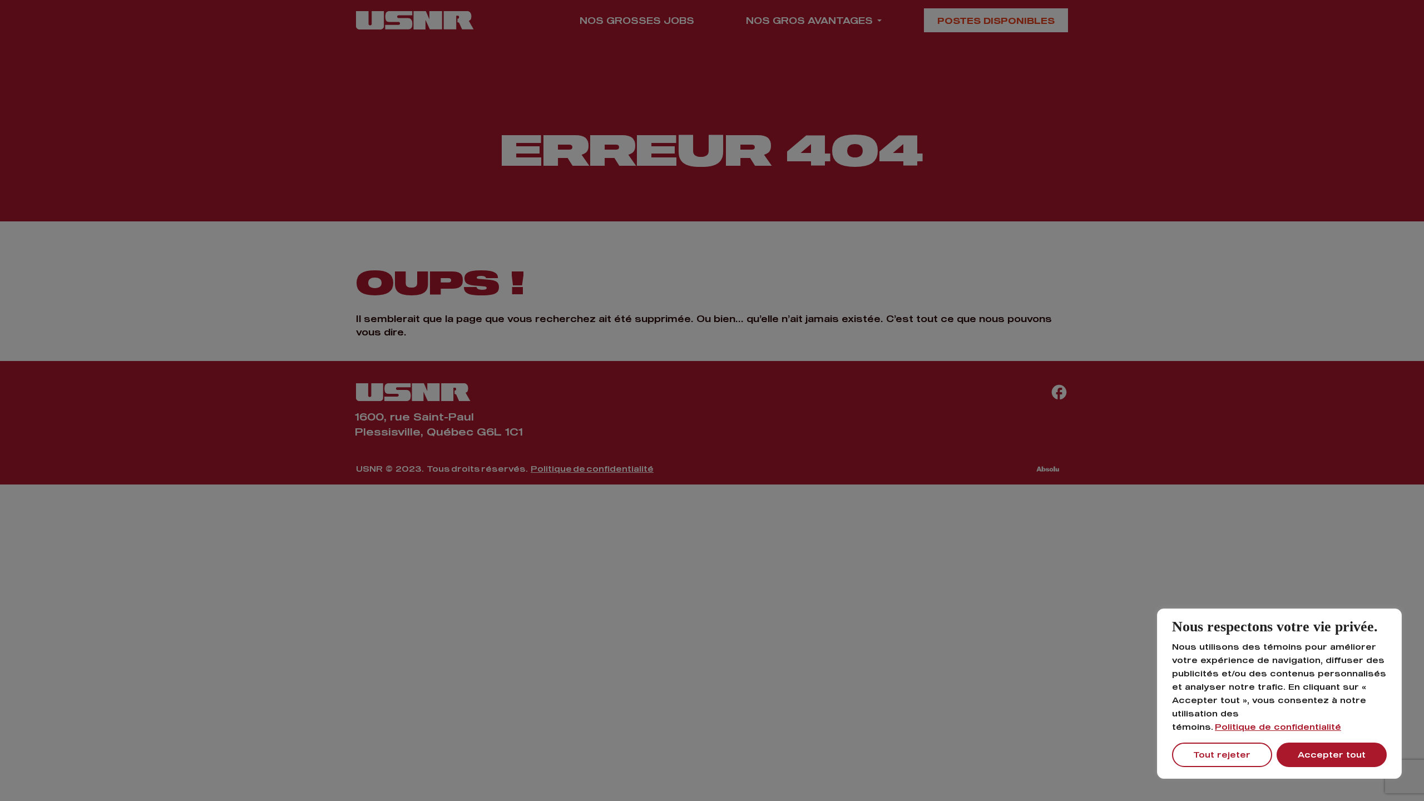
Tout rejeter (1221, 754)
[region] (1279, 694)
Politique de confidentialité (1278, 726)
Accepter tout (1332, 754)
